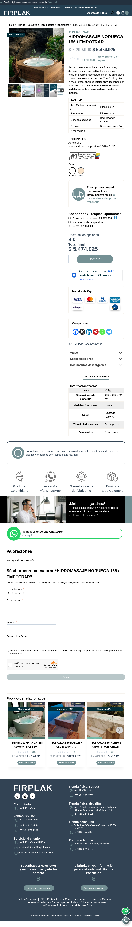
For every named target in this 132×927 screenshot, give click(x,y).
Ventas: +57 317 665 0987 (46, 7)
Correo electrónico (17, 636)
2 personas (79, 32)
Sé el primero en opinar (108, 58)
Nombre (12, 621)
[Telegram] (109, 332)
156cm (109, 405)
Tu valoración (15, 600)
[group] (14, 90)
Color (71, 164)
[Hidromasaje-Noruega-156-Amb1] (36, 55)
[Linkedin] (89, 332)
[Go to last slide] (9, 90)
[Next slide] (62, 90)
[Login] (118, 13)
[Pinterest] (96, 332)
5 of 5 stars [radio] (24, 593)
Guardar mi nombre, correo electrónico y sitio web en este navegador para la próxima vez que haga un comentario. (66, 652)
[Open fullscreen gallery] (60, 79)
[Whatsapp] (102, 332)
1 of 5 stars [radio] (8, 593)
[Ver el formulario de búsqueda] (112, 13)
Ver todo (26, 2)
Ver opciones (27, 762)
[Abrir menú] (33, 13)
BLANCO (110, 413)
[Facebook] (76, 332)
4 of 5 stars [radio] (20, 593)
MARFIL (110, 417)
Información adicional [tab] (96, 376)
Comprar (95, 259)
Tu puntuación (15, 589)
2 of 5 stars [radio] (12, 593)
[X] (82, 332)
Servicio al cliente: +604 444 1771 (82, 7)
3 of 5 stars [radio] (16, 593)
